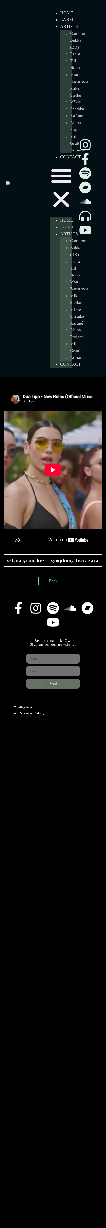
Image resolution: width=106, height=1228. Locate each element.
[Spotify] (85, 173)
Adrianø (77, 357)
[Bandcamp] (85, 187)
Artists (69, 26)
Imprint (25, 706)
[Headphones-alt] (85, 216)
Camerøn (78, 33)
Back (53, 580)
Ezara (75, 53)
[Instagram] (85, 145)
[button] (61, 188)
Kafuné (76, 115)
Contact (70, 156)
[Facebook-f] (85, 159)
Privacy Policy (31, 713)
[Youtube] (85, 230)
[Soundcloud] (85, 202)
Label (67, 19)
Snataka (77, 108)
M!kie (75, 102)
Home (66, 12)
